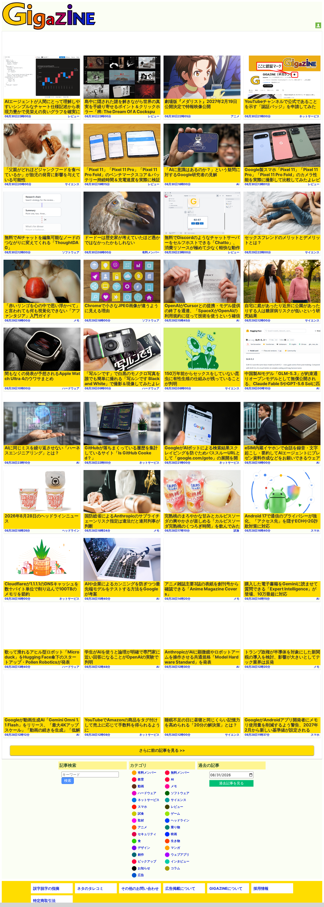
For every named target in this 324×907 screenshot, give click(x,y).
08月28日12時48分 (97, 666)
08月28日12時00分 (177, 734)
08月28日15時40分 (97, 598)
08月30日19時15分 (97, 184)
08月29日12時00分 (257, 320)
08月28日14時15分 (257, 598)
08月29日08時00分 (178, 388)
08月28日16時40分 (257, 530)
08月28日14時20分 (177, 598)
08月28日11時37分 (257, 734)
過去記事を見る (231, 783)
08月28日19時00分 (257, 462)
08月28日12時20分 (257, 666)
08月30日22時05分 (178, 116)
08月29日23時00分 (178, 252)
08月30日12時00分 (18, 252)
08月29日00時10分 (258, 388)
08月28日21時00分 (177, 462)
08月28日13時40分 (17, 666)
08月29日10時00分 (18, 388)
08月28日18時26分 (17, 530)
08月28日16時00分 (17, 598)
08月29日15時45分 (177, 320)
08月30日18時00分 (178, 184)
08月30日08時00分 (98, 252)
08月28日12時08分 (97, 734)
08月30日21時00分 (258, 116)
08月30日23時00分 (18, 116)
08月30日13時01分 (257, 184)
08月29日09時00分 (98, 388)
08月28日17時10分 (177, 530)
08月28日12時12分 (17, 734)
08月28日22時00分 (98, 462)
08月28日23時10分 (17, 462)
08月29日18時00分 (97, 320)
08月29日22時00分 (258, 252)
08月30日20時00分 (18, 184)
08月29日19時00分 (17, 320)
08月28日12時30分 (177, 666)
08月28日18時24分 (97, 530)
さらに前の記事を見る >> (162, 750)
